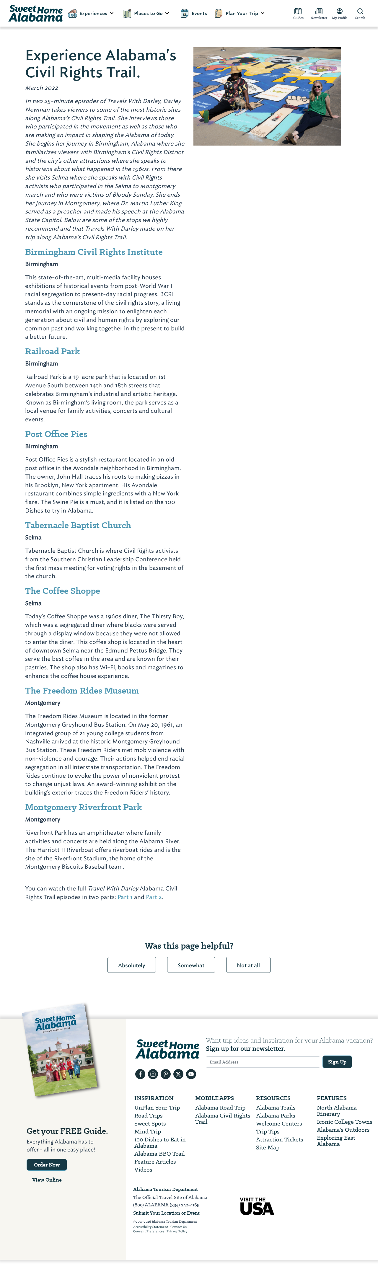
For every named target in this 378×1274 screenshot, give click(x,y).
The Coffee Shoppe (62, 591)
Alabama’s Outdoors (343, 1130)
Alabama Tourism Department (165, 1189)
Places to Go (148, 13)
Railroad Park (52, 351)
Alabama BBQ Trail (159, 1154)
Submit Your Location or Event (166, 1213)
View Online (47, 1179)
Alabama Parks (275, 1115)
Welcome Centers (279, 1123)
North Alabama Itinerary (337, 1111)
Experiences (93, 13)
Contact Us (178, 1227)
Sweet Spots (150, 1123)
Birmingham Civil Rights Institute (94, 252)
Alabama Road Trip (220, 1108)
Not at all (248, 965)
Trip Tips (268, 1131)
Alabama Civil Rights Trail (222, 1118)
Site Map (267, 1147)
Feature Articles (155, 1162)
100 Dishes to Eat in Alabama (160, 1142)
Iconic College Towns (344, 1122)
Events (199, 13)
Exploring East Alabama (336, 1141)
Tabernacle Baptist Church (78, 525)
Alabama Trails (276, 1108)
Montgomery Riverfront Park (83, 807)
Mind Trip (147, 1131)
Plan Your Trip (242, 13)
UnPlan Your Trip (157, 1108)
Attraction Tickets (279, 1139)
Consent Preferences (148, 1231)
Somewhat (191, 965)
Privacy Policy (177, 1231)
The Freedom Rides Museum (82, 690)
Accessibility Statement (150, 1227)
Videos (143, 1170)
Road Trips (148, 1115)
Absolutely (131, 965)
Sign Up (337, 1061)
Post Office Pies (56, 434)
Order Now (47, 1164)
